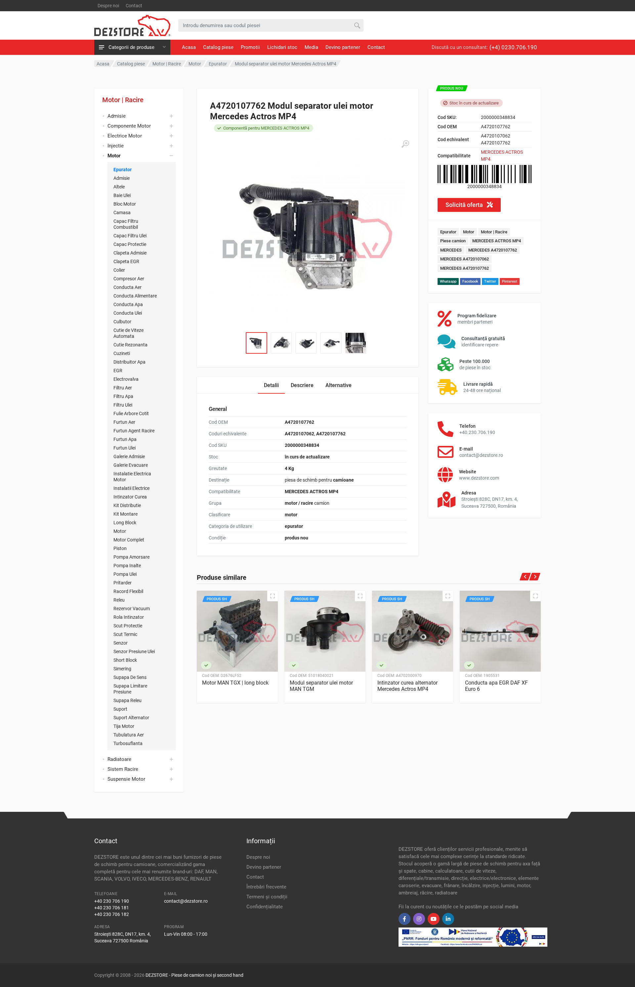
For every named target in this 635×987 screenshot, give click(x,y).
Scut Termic (125, 634)
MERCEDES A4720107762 (492, 250)
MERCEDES (451, 250)
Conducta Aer (127, 287)
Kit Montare (125, 514)
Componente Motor (129, 126)
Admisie (116, 116)
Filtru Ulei (122, 405)
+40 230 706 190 (111, 901)
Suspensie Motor (126, 779)
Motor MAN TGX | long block (235, 683)
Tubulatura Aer (128, 734)
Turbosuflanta (128, 743)
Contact (134, 5)
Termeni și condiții (266, 897)
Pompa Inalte (127, 565)
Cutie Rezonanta (130, 344)
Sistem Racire (122, 769)
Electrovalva (126, 379)
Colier (119, 270)
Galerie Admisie (129, 456)
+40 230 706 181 (111, 907)
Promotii (250, 47)
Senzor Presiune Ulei (134, 651)
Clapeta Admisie (130, 253)
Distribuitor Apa (129, 362)
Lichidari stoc (282, 47)
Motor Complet (128, 539)
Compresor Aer (128, 278)
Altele (119, 186)
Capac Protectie (129, 244)
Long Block (124, 522)
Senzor (120, 643)
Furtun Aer (124, 422)
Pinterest (509, 281)
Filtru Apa (123, 396)
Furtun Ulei (124, 448)
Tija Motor (123, 726)
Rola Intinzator (128, 617)
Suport (120, 709)
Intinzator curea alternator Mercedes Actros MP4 (407, 686)
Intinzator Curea (130, 496)
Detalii (271, 385)
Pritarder (122, 582)
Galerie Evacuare (130, 465)
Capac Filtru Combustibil (125, 224)
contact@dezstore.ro (186, 901)
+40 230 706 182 (111, 914)
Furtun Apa (125, 439)
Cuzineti (121, 353)
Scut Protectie (127, 625)
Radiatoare (119, 759)
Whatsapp (448, 281)
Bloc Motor (124, 204)
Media (311, 47)
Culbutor (122, 321)
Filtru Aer (122, 387)
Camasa (122, 212)
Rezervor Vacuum (131, 608)
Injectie (115, 146)
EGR (117, 370)
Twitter (490, 281)
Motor (119, 531)
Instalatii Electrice (131, 488)
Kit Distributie (127, 505)
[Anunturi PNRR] (473, 936)
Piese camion (453, 240)
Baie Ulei (122, 195)
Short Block (125, 660)
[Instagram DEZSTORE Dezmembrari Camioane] (419, 919)
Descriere (302, 385)
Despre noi (108, 5)
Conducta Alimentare (135, 295)
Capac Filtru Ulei (130, 235)
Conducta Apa (128, 304)
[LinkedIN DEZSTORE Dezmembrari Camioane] (448, 919)
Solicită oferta (464, 204)
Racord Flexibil (128, 591)
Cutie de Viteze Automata (128, 333)
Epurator (122, 169)
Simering (122, 668)
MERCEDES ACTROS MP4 (496, 240)
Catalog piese (218, 47)
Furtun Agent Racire (133, 430)
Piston (120, 548)
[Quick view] (272, 596)
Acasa (189, 47)
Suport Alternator (131, 717)
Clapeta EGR (126, 261)
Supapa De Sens (130, 677)
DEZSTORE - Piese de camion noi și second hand (194, 975)
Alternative (338, 385)
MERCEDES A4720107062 (464, 259)
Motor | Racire (123, 100)
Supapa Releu (127, 700)
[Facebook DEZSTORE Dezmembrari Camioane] (404, 919)
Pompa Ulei (125, 574)
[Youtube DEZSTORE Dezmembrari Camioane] (434, 919)
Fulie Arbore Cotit (131, 413)
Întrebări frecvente (266, 887)
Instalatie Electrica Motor (132, 476)
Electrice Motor (124, 136)
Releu (119, 600)
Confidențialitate (264, 907)
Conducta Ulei (127, 313)
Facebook (470, 281)
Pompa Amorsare (131, 557)
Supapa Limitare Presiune (130, 688)
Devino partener (342, 47)
